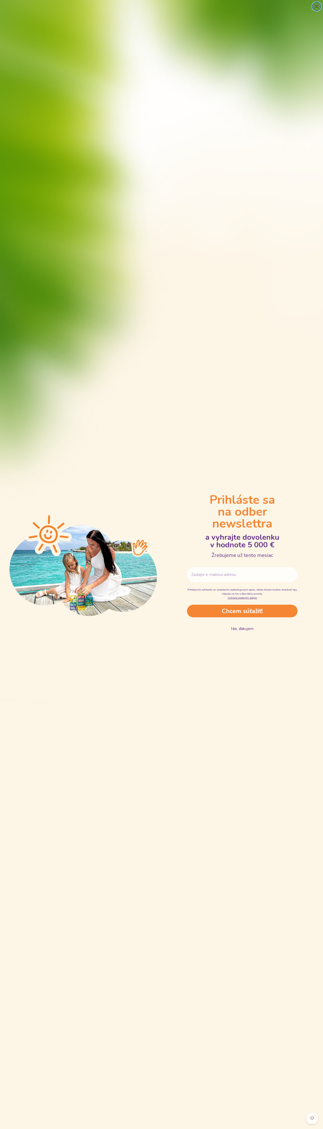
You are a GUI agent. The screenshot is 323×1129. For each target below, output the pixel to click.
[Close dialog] (316, 6)
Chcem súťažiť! (242, 611)
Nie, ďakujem (242, 628)
